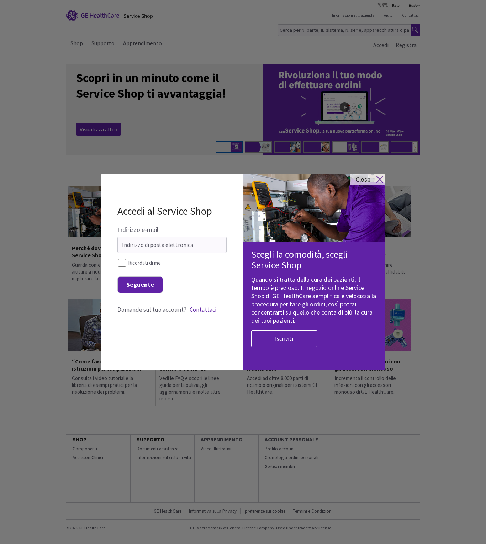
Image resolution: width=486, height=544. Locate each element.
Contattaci (203, 310)
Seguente (140, 284)
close (363, 179)
